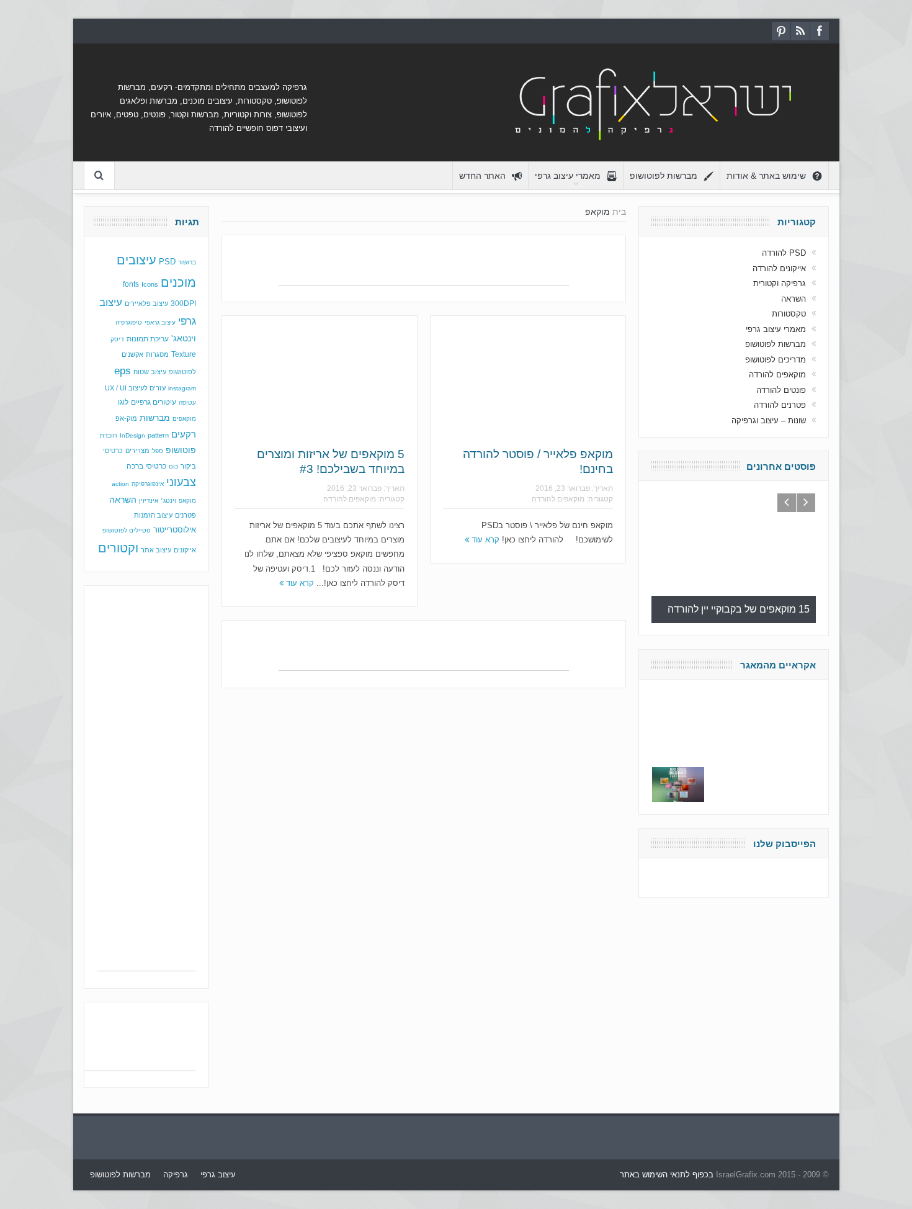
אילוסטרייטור (174, 529)
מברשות (155, 418)
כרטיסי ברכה (146, 466)
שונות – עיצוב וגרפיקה (768, 420)
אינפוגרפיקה (148, 483)
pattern (158, 435)
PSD (167, 261)
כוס (173, 466)
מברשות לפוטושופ (663, 176)
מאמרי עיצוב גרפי (568, 176)
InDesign (132, 435)
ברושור (187, 262)
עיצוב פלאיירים (146, 303)
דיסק (117, 339)
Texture (183, 354)
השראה (122, 500)
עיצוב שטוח (149, 371)
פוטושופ (181, 450)
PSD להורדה (784, 253)
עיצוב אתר (156, 550)
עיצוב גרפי (218, 1174)
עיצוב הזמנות (153, 515)
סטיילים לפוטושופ (126, 530)
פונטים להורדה (781, 390)
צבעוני (181, 482)
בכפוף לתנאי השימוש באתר (666, 1174)
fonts (131, 284)
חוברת (108, 435)
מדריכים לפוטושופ (775, 359)
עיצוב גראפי (160, 322)
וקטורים (118, 548)
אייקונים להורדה (779, 268)
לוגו (123, 402)
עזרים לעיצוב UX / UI (135, 388)
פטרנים (185, 515)
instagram (182, 388)
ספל (157, 450)
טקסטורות (789, 313)
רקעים (183, 434)
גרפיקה (175, 1174)
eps (122, 370)
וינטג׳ (168, 500)
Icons (149, 284)
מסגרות (157, 354)
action (120, 483)
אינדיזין (148, 500)
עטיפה (187, 402)
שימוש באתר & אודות (766, 176)
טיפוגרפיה (128, 322)
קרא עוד (299, 583)
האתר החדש (482, 176)
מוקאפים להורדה (349, 499)
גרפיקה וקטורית (779, 283)
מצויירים (137, 450)
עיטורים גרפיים (153, 402)
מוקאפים (184, 418)
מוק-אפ (126, 418)
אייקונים (185, 550)
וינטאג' (183, 338)
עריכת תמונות (148, 339)
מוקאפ (187, 500)
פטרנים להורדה (780, 405)
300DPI (183, 303)
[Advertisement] (424, 266)
